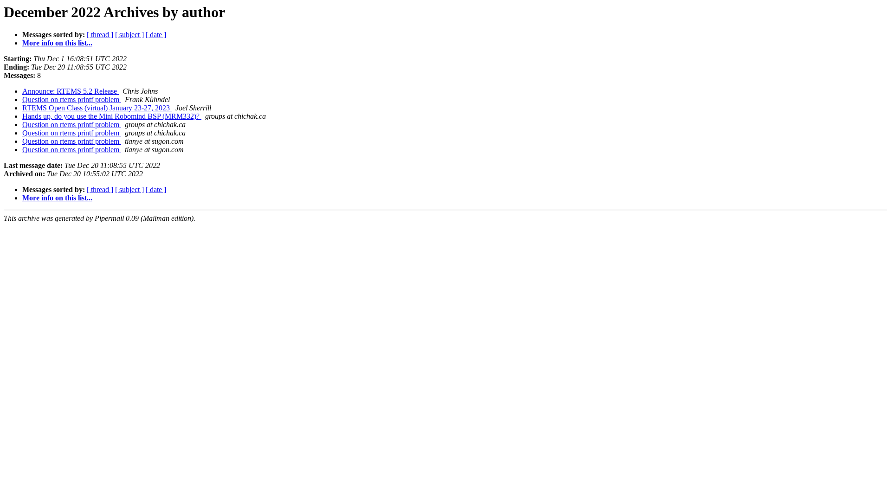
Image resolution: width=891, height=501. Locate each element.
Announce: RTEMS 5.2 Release (70, 91)
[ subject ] (129, 35)
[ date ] (156, 35)
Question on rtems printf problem (71, 99)
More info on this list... (57, 43)
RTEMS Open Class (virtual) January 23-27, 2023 (97, 108)
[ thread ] (100, 35)
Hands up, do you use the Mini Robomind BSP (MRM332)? (111, 116)
